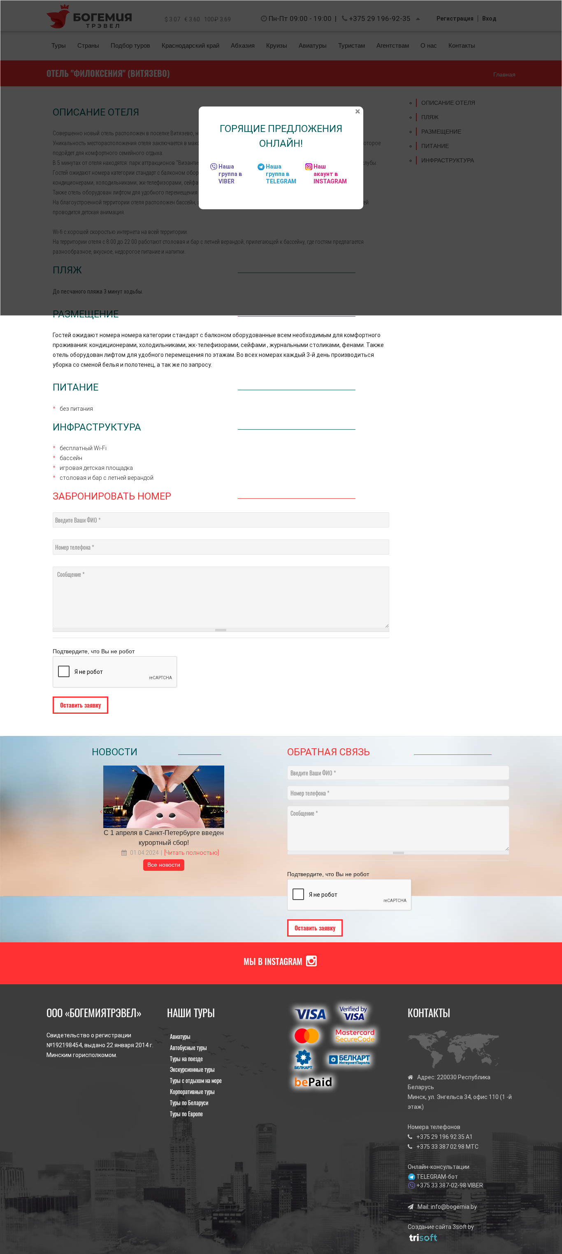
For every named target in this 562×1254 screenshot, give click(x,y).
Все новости (163, 864)
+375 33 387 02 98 (440, 1146)
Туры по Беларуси (189, 1102)
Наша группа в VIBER (230, 174)
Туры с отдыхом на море (196, 1080)
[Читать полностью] (191, 852)
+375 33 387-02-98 (441, 1185)
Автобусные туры (188, 1047)
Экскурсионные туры (192, 1069)
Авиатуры (180, 1036)
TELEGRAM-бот (437, 1176)
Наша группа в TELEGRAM (281, 174)
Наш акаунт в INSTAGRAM (330, 174)
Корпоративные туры (192, 1091)
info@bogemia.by (454, 1206)
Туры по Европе (186, 1113)
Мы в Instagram (273, 961)
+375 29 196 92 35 (440, 1137)
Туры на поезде (186, 1058)
